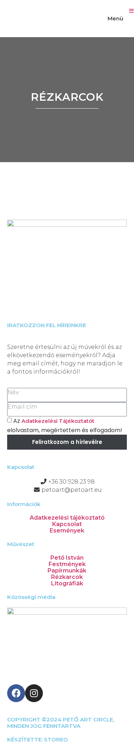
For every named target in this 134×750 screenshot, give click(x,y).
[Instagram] (34, 693)
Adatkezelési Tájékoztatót (57, 421)
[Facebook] (16, 693)
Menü (115, 18)
